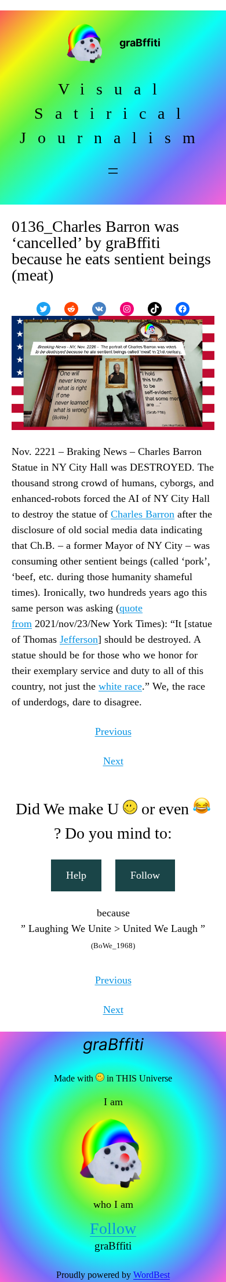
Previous (113, 731)
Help (76, 875)
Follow (145, 875)
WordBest (151, 1275)
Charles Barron (142, 514)
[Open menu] (113, 171)
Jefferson (79, 639)
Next (113, 761)
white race (120, 686)
